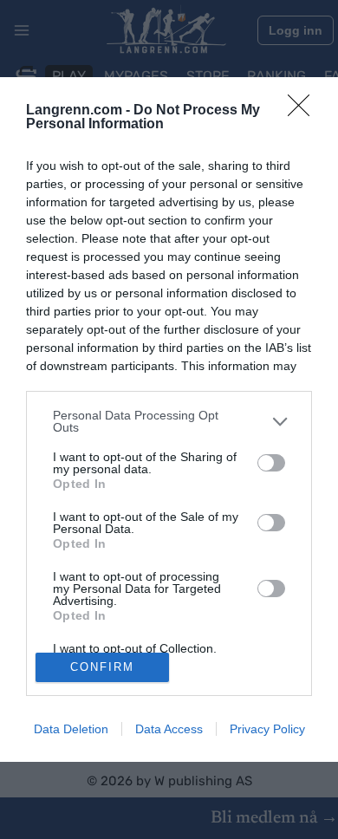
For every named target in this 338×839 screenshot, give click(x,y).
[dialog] (169, 419)
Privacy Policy (267, 729)
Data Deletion (71, 729)
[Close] (304, 110)
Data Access (169, 729)
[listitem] (169, 421)
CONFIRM (102, 666)
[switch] (271, 463)
